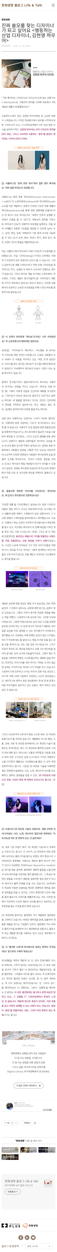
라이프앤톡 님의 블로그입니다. (19, 1185)
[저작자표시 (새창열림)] (34, 1123)
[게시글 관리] (16, 1123)
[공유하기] (12, 1123)
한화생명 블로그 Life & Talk (22, 5)
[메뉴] (53, 5)
